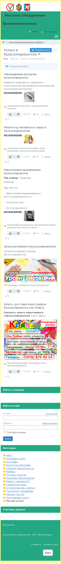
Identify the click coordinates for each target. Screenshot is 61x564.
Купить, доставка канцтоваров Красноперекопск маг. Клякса (25, 305)
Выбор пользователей (33, 58)
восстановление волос (44, 225)
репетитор (24, 148)
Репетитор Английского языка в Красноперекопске (25, 129)
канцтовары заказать (17, 365)
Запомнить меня (16, 432)
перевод (34, 148)
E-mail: (6, 413)
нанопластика (13, 227)
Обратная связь (44, 535)
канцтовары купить (37, 363)
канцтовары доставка (17, 363)
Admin (47, 114)
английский (12, 148)
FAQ (34, 535)
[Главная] (3, 42)
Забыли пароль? (50, 423)
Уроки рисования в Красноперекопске (30, 246)
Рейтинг (14, 58)
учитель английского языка (32, 150)
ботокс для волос (29, 227)
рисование (12, 285)
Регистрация (52, 414)
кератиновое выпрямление (20, 225)
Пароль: (7, 423)
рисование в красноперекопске (34, 285)
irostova (47, 157)
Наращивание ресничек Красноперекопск (20, 75)
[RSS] (39, 54)
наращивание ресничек (18, 105)
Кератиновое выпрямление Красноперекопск (22, 171)
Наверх (48, 552)
